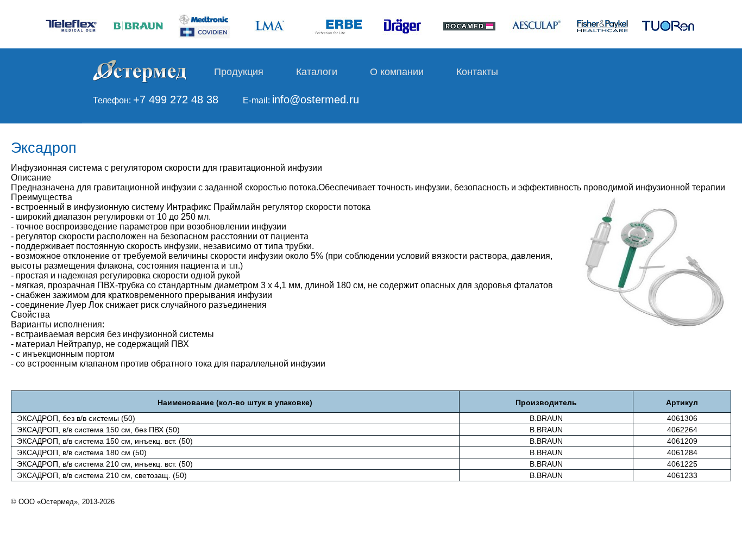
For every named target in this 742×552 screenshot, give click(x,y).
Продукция (238, 71)
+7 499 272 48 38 (175, 100)
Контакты (477, 71)
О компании (397, 71)
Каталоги (316, 71)
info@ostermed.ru (315, 100)
